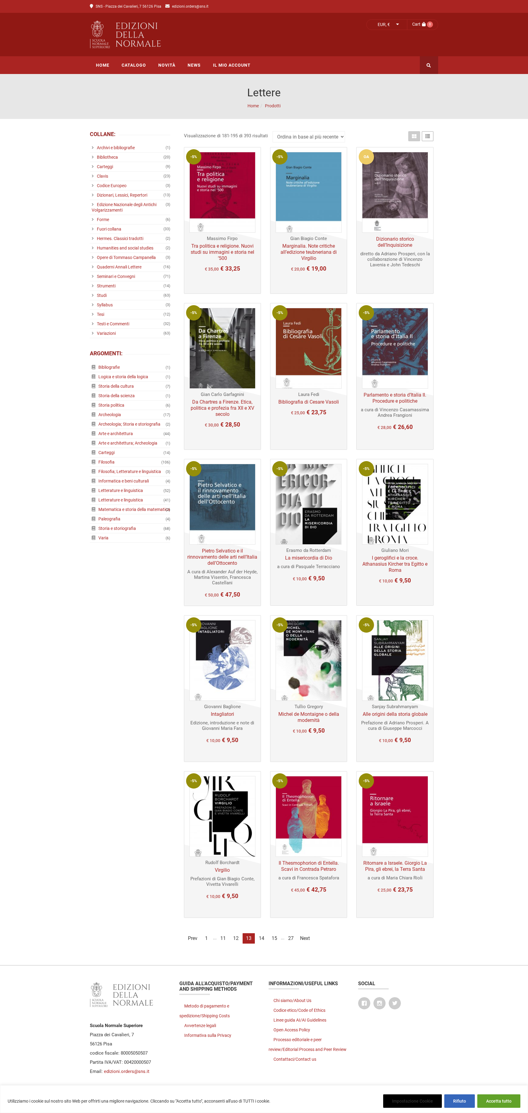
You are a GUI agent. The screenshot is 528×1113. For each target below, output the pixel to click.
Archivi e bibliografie (116, 147)
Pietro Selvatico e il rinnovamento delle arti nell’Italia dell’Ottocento (222, 557)
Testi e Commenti (113, 323)
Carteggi (105, 166)
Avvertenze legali (200, 1025)
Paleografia (109, 518)
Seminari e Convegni (116, 276)
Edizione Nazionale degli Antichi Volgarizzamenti (124, 207)
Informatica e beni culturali (123, 481)
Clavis (102, 176)
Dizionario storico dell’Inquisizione (395, 242)
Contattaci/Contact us (294, 1059)
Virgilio (222, 870)
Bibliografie (109, 367)
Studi (102, 295)
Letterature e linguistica (120, 490)
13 (248, 938)
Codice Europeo (112, 185)
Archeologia (109, 414)
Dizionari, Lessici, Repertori (122, 195)
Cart (416, 24)
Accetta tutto (499, 1101)
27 (291, 938)
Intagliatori (222, 714)
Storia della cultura (116, 386)
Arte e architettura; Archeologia (127, 443)
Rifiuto (459, 1101)
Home (253, 105)
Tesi (100, 314)
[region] (264, 1099)
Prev (192, 938)
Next (305, 938)
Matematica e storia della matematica (134, 509)
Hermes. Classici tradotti (120, 238)
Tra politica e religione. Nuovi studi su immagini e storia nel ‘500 (222, 252)
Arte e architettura (115, 433)
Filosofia (106, 462)
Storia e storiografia (117, 528)
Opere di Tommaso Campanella (126, 257)
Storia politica (111, 405)
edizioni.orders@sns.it (190, 6)
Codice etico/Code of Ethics (299, 1010)
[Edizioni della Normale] (180, 34)
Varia (103, 537)
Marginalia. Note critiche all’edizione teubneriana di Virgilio (308, 252)
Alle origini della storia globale (395, 714)
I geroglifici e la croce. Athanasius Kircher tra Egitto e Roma (394, 564)
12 (236, 938)
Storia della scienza (116, 395)
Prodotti (272, 105)
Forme (103, 219)
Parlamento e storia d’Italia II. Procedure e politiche (395, 398)
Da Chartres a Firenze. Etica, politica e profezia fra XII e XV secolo (222, 408)
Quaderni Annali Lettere (119, 266)
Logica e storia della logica (123, 376)
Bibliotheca (107, 157)
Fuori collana (109, 229)
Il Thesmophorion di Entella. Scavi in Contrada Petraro (309, 866)
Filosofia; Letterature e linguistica (129, 471)
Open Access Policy (291, 1029)
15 (274, 938)
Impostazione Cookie (412, 1101)
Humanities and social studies (125, 248)
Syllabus (105, 304)
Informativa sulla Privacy (207, 1035)
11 (223, 938)
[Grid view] (414, 136)
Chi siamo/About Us (292, 1000)
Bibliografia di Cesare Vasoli (308, 402)
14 (261, 938)
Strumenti (106, 285)
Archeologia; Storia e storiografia (129, 424)
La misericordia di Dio (308, 558)
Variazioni (106, 333)
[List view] (428, 136)
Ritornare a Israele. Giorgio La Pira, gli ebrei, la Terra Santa (395, 866)
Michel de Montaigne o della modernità (308, 717)
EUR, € (384, 24)
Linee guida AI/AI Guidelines (299, 1020)
